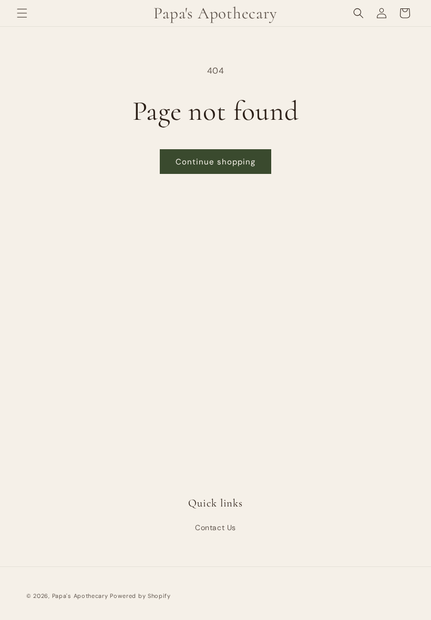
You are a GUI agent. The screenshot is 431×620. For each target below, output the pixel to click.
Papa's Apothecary (80, 596)
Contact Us (215, 527)
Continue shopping (215, 162)
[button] (22, 13)
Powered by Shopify (140, 596)
